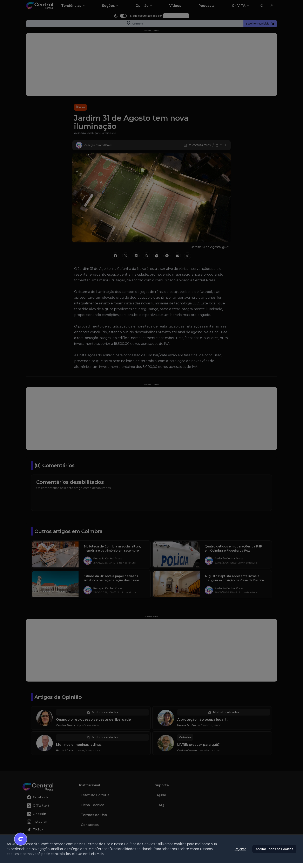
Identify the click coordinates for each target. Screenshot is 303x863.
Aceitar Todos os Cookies (274, 849)
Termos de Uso (98, 844)
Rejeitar (240, 849)
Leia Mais (96, 854)
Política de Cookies (139, 844)
